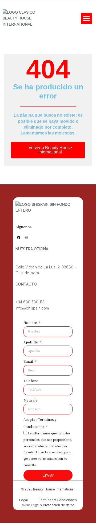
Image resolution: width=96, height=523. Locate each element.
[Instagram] (26, 237)
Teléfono (30, 380)
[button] (86, 18)
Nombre (30, 322)
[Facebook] (18, 237)
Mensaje (30, 400)
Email (28, 361)
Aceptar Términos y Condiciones (40, 423)
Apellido (31, 342)
